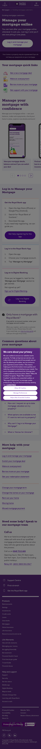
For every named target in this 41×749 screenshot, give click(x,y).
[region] (20, 374)
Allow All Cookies (20, 388)
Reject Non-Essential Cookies (20, 397)
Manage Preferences (20, 393)
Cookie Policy (11, 385)
